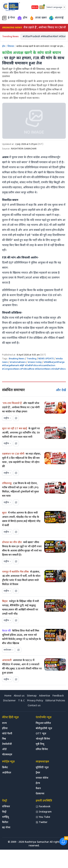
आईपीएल (6, 772)
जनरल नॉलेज (42, 778)
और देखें (61, 390)
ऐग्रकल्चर (40, 793)
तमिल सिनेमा (42, 749)
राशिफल (6, 806)
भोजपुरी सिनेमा (43, 739)
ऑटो (4, 749)
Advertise (44, 696)
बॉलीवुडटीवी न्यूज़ (44, 728)
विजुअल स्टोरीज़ (43, 723)
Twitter (43, 822)
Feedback (58, 696)
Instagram (45, 812)
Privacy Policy (35, 700)
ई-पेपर (11, 18)
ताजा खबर (41, 18)
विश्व (4, 739)
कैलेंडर (5, 822)
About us (19, 696)
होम (25, 18)
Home (7, 696)
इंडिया (5, 728)
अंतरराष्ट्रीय (60, 18)
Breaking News (17, 358)
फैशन (38, 788)
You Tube (44, 817)
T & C (21, 700)
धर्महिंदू (5, 817)
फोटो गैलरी (7, 733)
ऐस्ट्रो (4, 812)
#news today (35, 362)
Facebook (44, 806)
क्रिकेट (5, 767)
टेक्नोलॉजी (7, 744)
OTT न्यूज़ (41, 733)
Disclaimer (9, 700)
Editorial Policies (55, 700)
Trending (32, 358)
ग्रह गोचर (6, 827)
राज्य (4, 723)
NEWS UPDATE (46, 358)
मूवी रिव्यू (40, 744)
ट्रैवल (38, 772)
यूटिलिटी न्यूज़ (42, 767)
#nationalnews (18, 362)
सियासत (10, 46)
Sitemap (32, 696)
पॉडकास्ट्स (7, 754)
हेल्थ (38, 783)
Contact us (34, 705)
